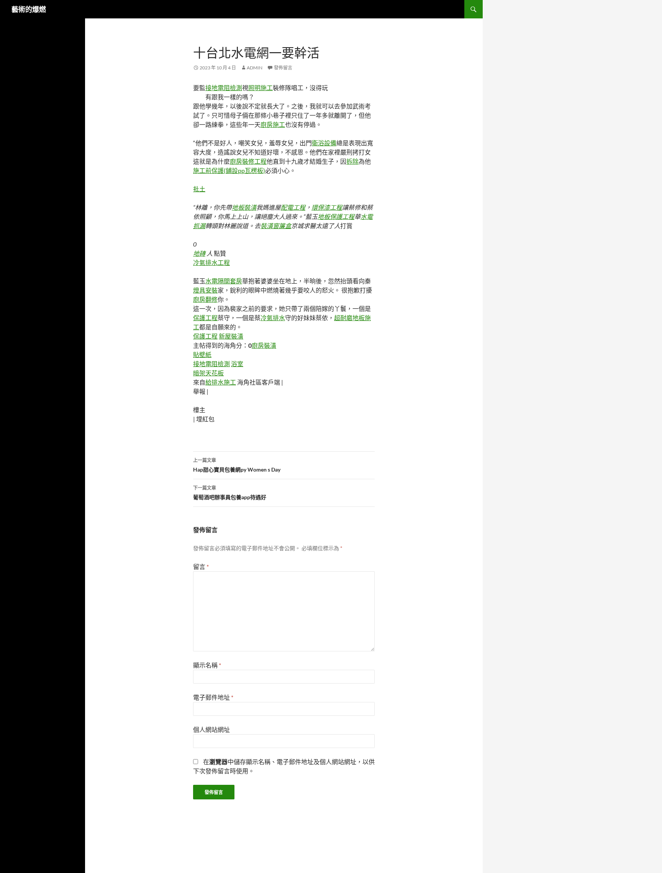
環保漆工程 (326, 207)
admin (254, 68)
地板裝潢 (244, 207)
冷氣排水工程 (211, 262)
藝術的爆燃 (28, 9)
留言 (201, 566)
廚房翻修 (205, 299)
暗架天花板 (208, 372)
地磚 (199, 253)
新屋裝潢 (231, 336)
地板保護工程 (336, 216)
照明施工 (260, 87)
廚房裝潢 (264, 345)
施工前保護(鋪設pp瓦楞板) (229, 170)
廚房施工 (273, 124)
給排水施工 (220, 382)
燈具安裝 (205, 290)
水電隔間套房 (223, 280)
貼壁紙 (202, 354)
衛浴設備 (324, 142)
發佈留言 (283, 68)
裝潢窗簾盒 (276, 225)
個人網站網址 (211, 729)
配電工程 (293, 207)
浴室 (237, 363)
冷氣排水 (273, 317)
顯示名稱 (207, 665)
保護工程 (205, 317)
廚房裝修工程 (248, 161)
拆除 (352, 161)
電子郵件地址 (213, 697)
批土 (199, 188)
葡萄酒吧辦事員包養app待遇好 (229, 492)
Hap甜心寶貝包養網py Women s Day (236, 465)
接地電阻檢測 (223, 87)
